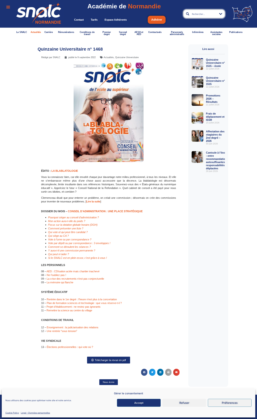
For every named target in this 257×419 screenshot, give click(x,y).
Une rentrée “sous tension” (62, 331)
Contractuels (155, 32)
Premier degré (106, 33)
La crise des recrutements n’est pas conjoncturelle (75, 278)
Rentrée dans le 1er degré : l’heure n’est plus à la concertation (82, 299)
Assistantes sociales (216, 33)
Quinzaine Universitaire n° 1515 (215, 80)
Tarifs (94, 19)
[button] (144, 372)
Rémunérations (66, 32)
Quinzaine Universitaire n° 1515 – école (215, 62)
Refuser (184, 402)
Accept (139, 402)
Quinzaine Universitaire (127, 57)
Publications (235, 32)
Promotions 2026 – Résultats (213, 98)
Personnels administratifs (177, 33)
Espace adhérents (116, 19)
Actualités (36, 32)
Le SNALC (21, 32)
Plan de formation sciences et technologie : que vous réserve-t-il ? (84, 303)
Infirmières (198, 32)
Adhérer (156, 19)
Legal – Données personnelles (35, 412)
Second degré (123, 33)
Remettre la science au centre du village (69, 310)
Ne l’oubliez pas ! (56, 274)
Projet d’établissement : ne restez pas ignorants (74, 306)
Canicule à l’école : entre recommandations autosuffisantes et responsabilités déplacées (217, 160)
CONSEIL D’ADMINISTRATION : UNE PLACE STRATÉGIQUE (105, 211)
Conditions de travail (87, 33)
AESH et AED (138, 33)
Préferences (230, 402)
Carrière (48, 32)
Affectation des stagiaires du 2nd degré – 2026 (215, 136)
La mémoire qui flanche (60, 282)
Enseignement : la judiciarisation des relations (72, 327)
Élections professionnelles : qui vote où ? (70, 346)
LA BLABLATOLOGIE (64, 170)
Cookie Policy (12, 412)
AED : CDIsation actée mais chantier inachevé (73, 271)
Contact (79, 19)
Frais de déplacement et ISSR (215, 116)
